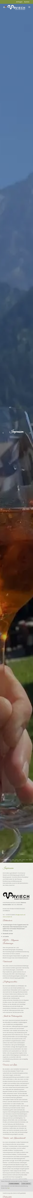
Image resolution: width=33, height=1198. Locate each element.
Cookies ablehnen (26, 1183)
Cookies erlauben (14, 1183)
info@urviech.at (20, 915)
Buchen (26, 2)
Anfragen (19, 2)
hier (8, 1188)
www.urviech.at (7, 917)
